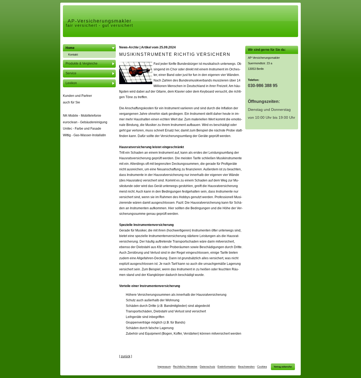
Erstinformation (226, 366)
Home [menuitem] (70, 48)
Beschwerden (246, 366)
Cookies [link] (262, 366)
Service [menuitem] (71, 73)
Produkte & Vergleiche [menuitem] (82, 63)
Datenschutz (207, 366)
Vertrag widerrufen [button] (283, 367)
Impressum (164, 366)
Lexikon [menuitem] (71, 83)
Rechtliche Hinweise (185, 366)
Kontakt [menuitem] (73, 54)
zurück (125, 356)
